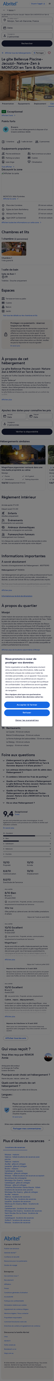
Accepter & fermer (27, 705)
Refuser (27, 712)
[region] (27, 690)
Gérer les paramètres (27, 720)
